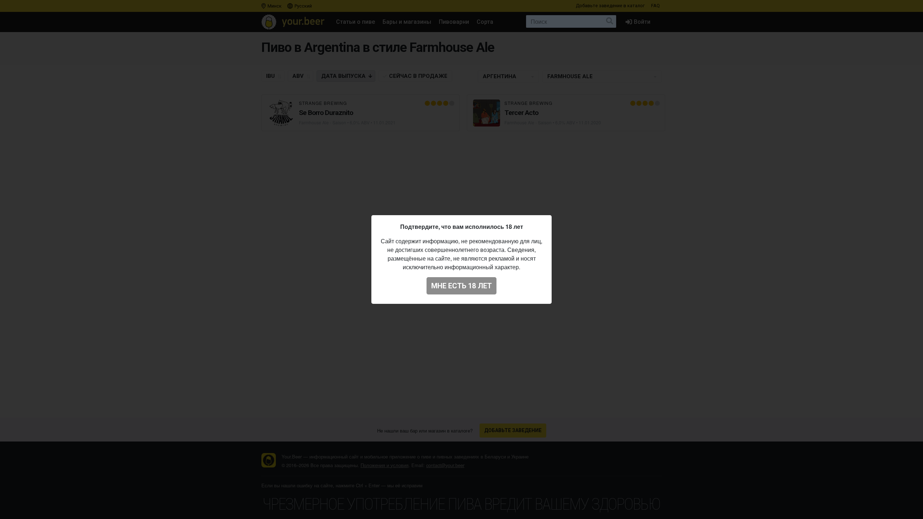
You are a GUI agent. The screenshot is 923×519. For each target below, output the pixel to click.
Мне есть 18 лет (461, 285)
